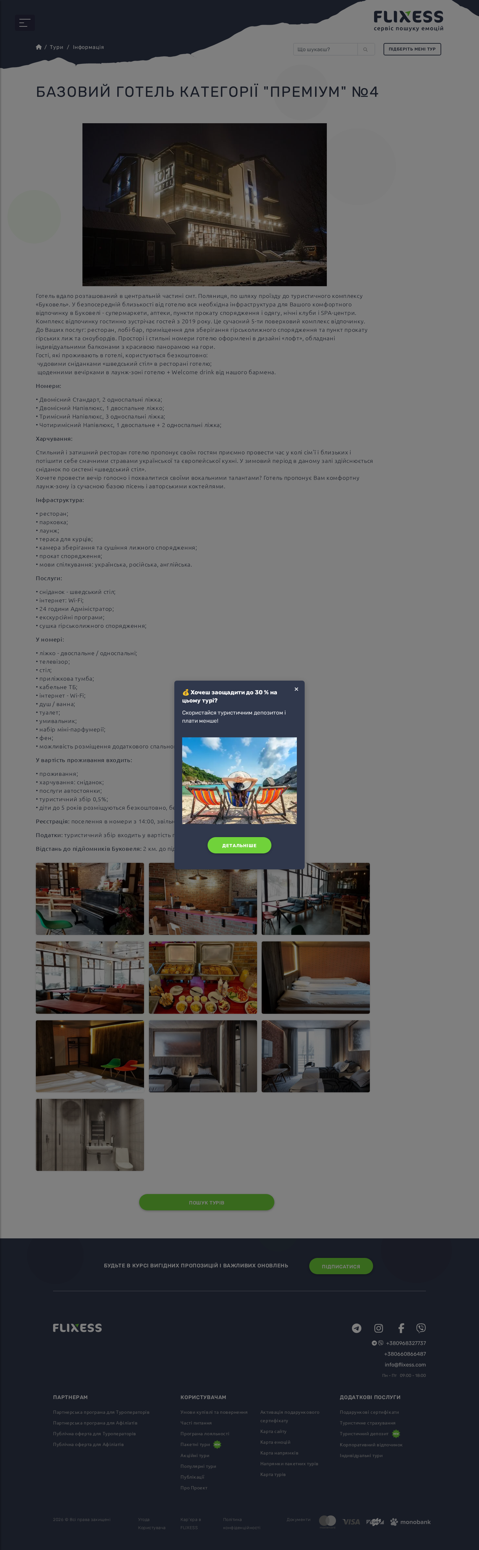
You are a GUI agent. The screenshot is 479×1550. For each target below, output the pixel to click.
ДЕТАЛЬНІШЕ (239, 846)
